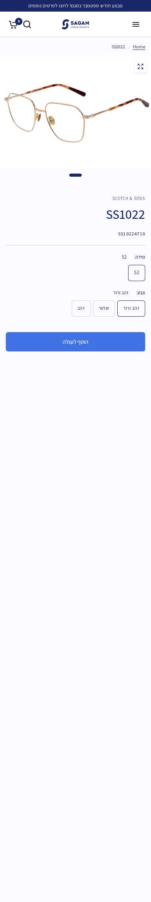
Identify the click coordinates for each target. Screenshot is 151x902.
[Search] (27, 24)
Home (139, 46)
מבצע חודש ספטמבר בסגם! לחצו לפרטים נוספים (75, 5)
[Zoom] (140, 66)
